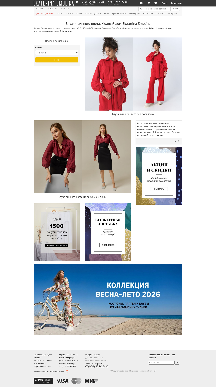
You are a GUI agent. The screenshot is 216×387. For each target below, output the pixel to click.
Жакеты (69, 13)
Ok (177, 362)
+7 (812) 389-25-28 (93, 2)
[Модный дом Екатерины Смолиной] (53, 3)
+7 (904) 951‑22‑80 (117, 2)
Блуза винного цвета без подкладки (133, 114)
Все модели (148, 13)
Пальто (60, 13)
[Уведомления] (141, 3)
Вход (164, 3)
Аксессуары (134, 13)
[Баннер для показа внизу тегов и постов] (108, 299)
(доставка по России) (94, 357)
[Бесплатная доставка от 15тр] (108, 232)
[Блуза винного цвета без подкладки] (133, 74)
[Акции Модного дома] (159, 176)
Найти (175, 8)
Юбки (106, 13)
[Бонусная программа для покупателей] (57, 232)
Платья (79, 13)
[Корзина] (148, 3)
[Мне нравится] (156, 3)
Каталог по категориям (167, 13)
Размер (38, 47)
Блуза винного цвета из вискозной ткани (82, 197)
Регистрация (176, 3)
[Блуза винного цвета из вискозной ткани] (82, 156)
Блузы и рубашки (93, 13)
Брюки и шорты (119, 13)
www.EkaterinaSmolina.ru (96, 360)
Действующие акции (44, 13)
